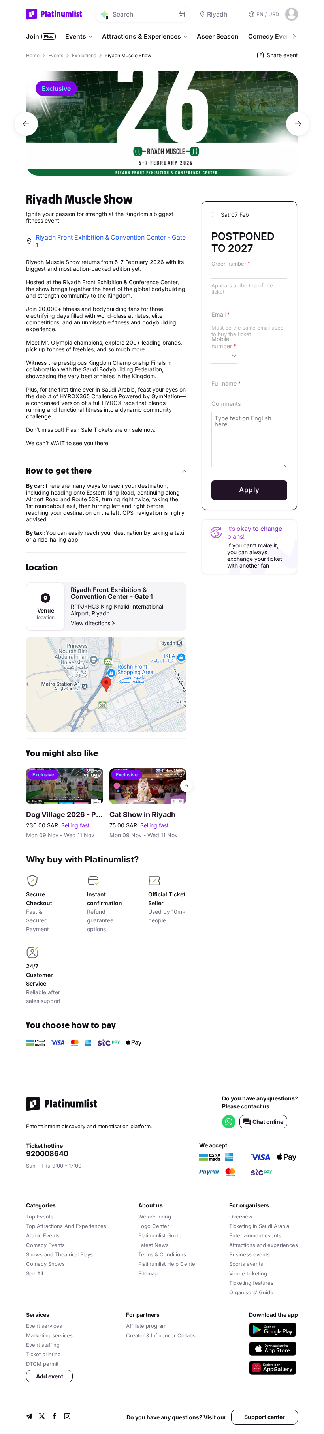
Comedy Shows (45, 1264)
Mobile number (221, 342)
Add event (49, 1376)
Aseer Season (218, 36)
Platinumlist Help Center (167, 1264)
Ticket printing (43, 1354)
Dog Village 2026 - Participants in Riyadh (64, 814)
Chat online (267, 1121)
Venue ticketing (248, 1273)
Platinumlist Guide (160, 1235)
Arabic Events (43, 1235)
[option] (162, 123)
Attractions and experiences (263, 1245)
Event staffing (43, 1345)
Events (75, 36)
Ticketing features (251, 1283)
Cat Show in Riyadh (142, 814)
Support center (264, 1416)
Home (33, 55)
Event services (44, 1326)
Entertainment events (255, 1235)
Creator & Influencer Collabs (161, 1335)
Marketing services (49, 1335)
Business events (249, 1254)
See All (34, 1273)
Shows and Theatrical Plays (59, 1254)
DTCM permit (42, 1364)
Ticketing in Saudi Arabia (259, 1226)
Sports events (246, 1264)
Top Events (39, 1216)
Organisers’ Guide (251, 1292)
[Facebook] (54, 1417)
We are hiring (154, 1216)
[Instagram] (67, 1417)
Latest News (153, 1245)
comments (226, 403)
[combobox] (224, 356)
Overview (240, 1216)
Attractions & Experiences (141, 36)
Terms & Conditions (162, 1254)
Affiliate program (146, 1326)
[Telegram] (29, 1417)
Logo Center (153, 1226)
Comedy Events (272, 36)
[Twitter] (42, 1417)
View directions (90, 623)
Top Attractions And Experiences (66, 1226)
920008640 (47, 1154)
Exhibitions (84, 55)
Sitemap (148, 1273)
